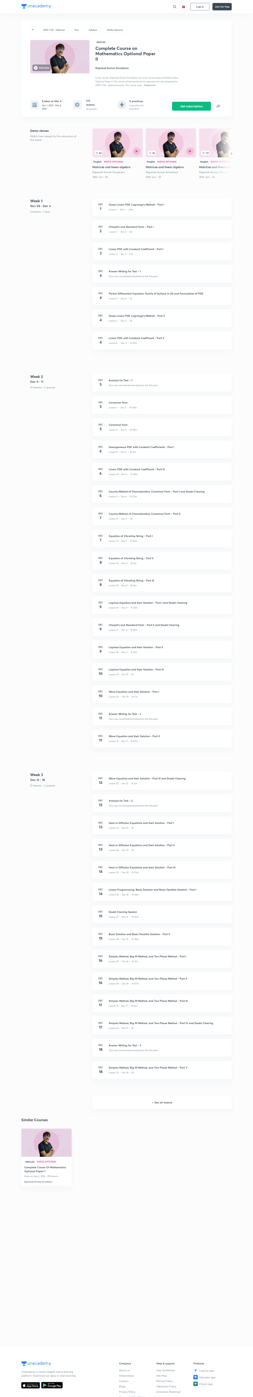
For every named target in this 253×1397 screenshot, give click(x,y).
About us (124, 1370)
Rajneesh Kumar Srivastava (108, 172)
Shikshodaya (126, 1375)
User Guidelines (165, 1370)
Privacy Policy (127, 1391)
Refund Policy (164, 1381)
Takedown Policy (166, 1386)
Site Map (161, 1375)
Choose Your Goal (78, 7)
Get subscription (191, 106)
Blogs (122, 1386)
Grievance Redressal (168, 1391)
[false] (218, 106)
